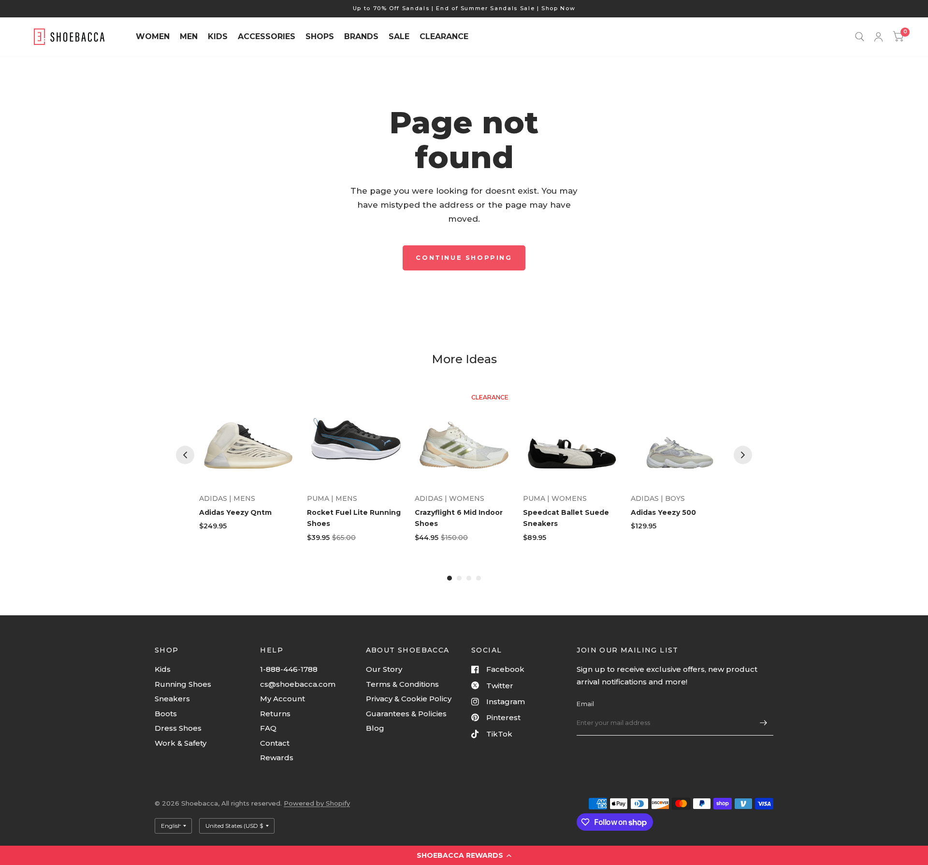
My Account (282, 698)
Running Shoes (183, 684)
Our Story (384, 669)
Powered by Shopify (317, 803)
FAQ (268, 728)
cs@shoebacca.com (297, 684)
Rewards (276, 757)
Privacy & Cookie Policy (408, 698)
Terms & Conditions (402, 684)
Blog (375, 728)
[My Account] (878, 36)
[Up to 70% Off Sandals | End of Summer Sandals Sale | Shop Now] (464, 8)
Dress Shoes (178, 728)
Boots (166, 713)
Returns (275, 713)
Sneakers (172, 698)
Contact (275, 743)
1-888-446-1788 (289, 669)
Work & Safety (180, 743)
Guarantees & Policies (406, 713)
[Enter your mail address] (763, 723)
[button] (464, 855)
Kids (163, 669)
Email (585, 704)
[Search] (859, 36)
